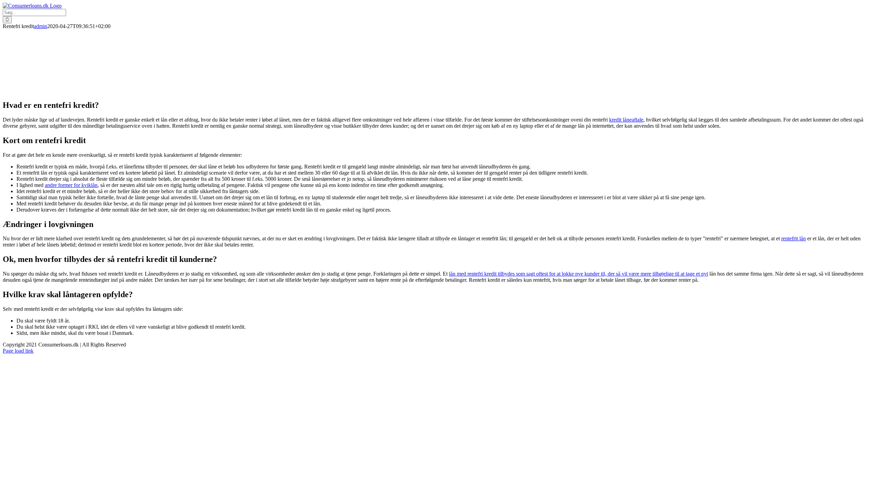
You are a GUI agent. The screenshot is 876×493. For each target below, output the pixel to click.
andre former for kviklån (71, 185)
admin (40, 26)
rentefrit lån (793, 238)
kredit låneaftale (626, 120)
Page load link (18, 351)
